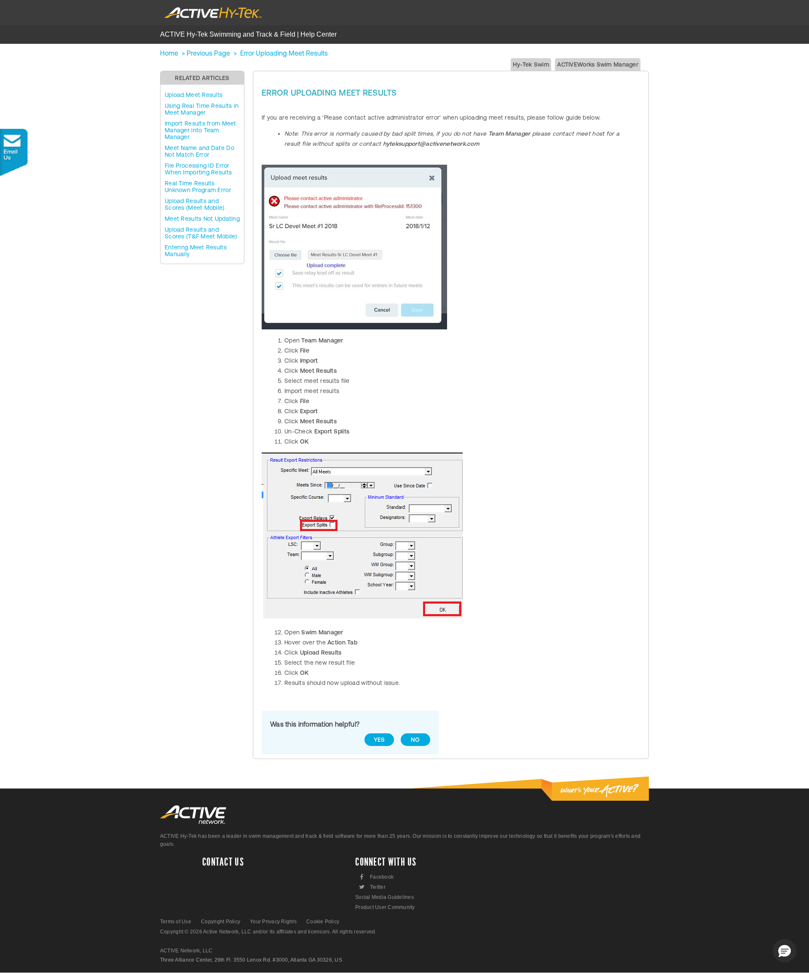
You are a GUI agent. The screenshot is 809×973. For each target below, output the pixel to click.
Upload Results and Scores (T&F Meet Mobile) (201, 233)
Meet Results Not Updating (202, 218)
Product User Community (385, 907)
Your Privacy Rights (273, 922)
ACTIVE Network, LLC (186, 951)
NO (415, 739)
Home (169, 53)
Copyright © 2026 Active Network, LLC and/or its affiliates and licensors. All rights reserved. (268, 932)
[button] (784, 950)
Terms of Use (175, 922)
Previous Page (208, 53)
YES (379, 739)
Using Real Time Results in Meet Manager (201, 109)
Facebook (377, 877)
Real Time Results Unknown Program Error (198, 186)
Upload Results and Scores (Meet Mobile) (195, 204)
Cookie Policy (322, 922)
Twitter (372, 887)
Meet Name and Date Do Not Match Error (199, 151)
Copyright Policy (220, 922)
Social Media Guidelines (384, 897)
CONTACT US (223, 862)
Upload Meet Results (193, 94)
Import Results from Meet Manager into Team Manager (200, 130)
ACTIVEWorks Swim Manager (597, 64)
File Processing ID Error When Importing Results (198, 169)
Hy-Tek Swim (531, 64)
